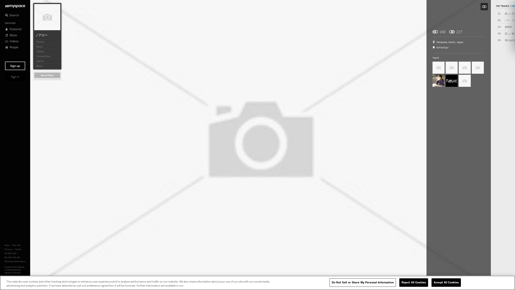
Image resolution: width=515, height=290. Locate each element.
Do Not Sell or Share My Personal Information (363, 282)
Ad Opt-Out (10, 253)
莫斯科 (508, 27)
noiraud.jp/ (442, 47)
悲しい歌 (509, 33)
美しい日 (509, 13)
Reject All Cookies (414, 282)
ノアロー (41, 35)
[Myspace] (15, 5)
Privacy (8, 249)
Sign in (15, 77)
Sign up (15, 66)
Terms (18, 249)
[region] (257, 283)
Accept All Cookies (446, 282)
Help (6, 245)
